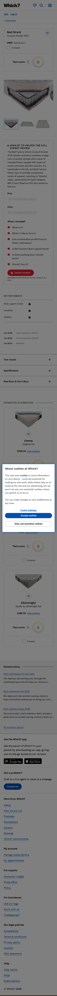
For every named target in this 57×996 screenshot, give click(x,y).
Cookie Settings (28, 510)
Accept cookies (29, 515)
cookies (24, 475)
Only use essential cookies (29, 523)
